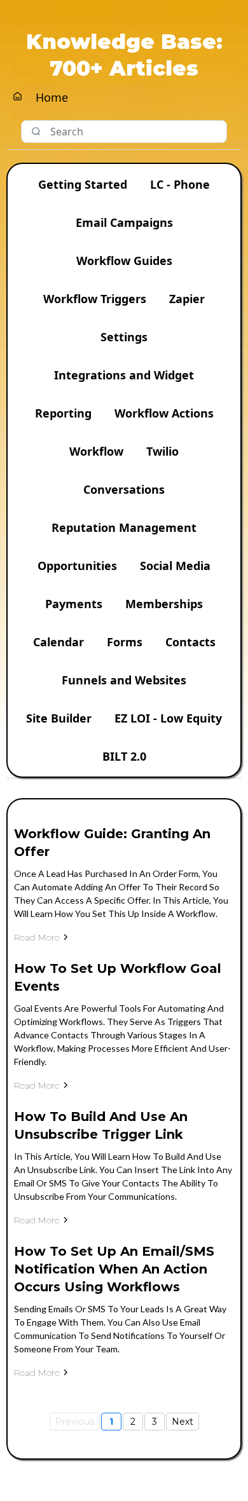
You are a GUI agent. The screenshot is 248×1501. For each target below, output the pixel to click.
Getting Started (82, 184)
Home (52, 97)
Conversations (124, 489)
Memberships (164, 603)
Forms (124, 641)
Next (182, 1421)
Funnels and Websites (124, 680)
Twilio (162, 451)
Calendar (58, 641)
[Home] (17, 97)
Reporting (63, 413)
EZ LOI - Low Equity (168, 718)
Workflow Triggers (94, 298)
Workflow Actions (164, 413)
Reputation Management (124, 527)
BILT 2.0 (124, 756)
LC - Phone (180, 184)
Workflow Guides (124, 260)
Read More (36, 937)
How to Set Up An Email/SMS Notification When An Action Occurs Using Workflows (114, 1269)
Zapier (187, 298)
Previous (74, 1421)
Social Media (175, 565)
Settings (124, 336)
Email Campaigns (124, 222)
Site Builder (59, 718)
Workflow (96, 451)
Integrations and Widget (124, 375)
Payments (73, 603)
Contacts (190, 641)
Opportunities (77, 565)
